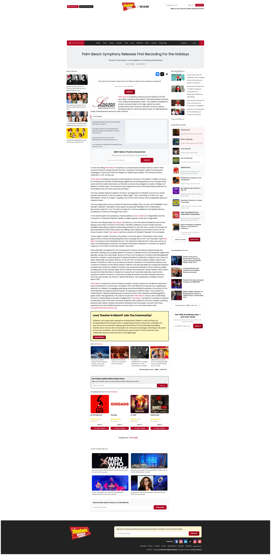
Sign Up (130, 92)
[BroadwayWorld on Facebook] (176, 541)
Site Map (189, 546)
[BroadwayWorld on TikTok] (190, 541)
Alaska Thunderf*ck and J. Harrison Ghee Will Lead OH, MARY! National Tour (76, 83)
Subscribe (160, 507)
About (150, 546)
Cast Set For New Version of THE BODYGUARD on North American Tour (105, 139)
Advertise (143, 546)
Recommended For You (179, 250)
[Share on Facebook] (157, 74)
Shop (147, 43)
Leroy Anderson (139, 216)
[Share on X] (162, 74)
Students (140, 43)
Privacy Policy (196, 550)
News (105, 43)
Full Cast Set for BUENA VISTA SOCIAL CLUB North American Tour (76, 102)
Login (194, 43)
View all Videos (177, 119)
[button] (201, 43)
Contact (157, 546)
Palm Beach (123, 97)
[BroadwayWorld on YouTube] (200, 541)
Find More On (128, 438)
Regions (181, 546)
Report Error (197, 546)
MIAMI (144, 6)
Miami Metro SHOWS (178, 125)
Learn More (99, 337)
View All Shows (180, 239)
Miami (98, 43)
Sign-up (190, 5)
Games (154, 43)
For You (99, 344)
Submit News (172, 546)
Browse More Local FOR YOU (153, 370)
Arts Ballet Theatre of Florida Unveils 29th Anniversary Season (106, 123)
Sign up (198, 326)
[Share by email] (167, 74)
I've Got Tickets (99, 428)
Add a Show (194, 239)
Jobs (132, 43)
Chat (126, 43)
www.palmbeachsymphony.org (104, 308)
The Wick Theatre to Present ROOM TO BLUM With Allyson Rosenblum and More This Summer (106, 131)
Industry (119, 43)
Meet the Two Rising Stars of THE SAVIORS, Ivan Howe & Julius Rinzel (195, 112)
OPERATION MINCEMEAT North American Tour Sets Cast (76, 136)
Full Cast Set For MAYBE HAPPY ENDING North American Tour (76, 120)
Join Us (163, 546)
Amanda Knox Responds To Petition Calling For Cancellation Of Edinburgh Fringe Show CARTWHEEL (195, 91)
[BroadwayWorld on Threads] (195, 541)
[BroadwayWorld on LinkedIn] (186, 541)
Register (184, 43)
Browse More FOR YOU (186, 305)
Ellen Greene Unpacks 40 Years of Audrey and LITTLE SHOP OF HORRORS (195, 103)
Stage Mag (163, 43)
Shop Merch (73, 6)
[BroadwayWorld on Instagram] (181, 541)
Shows (111, 43)
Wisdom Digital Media (168, 550)
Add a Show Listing (86, 6)
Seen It (99, 425)
